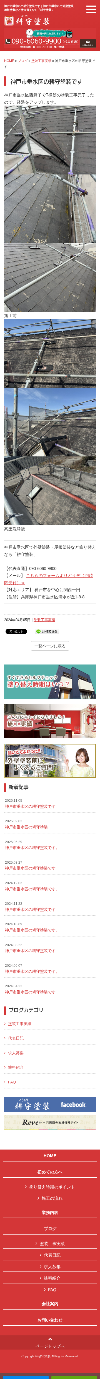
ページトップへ (50, 1346)
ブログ (23, 61)
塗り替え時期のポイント (52, 1187)
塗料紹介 (16, 1067)
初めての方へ (50, 1172)
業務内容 (50, 1212)
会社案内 (50, 1303)
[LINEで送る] (47, 631)
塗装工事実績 (41, 61)
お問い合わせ (50, 1320)
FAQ (12, 1082)
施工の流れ (52, 1198)
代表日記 (16, 1038)
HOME (9, 61)
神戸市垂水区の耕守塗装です (30, 804)
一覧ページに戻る (50, 646)
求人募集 (16, 1053)
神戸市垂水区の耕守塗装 (26, 824)
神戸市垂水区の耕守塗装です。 (32, 845)
